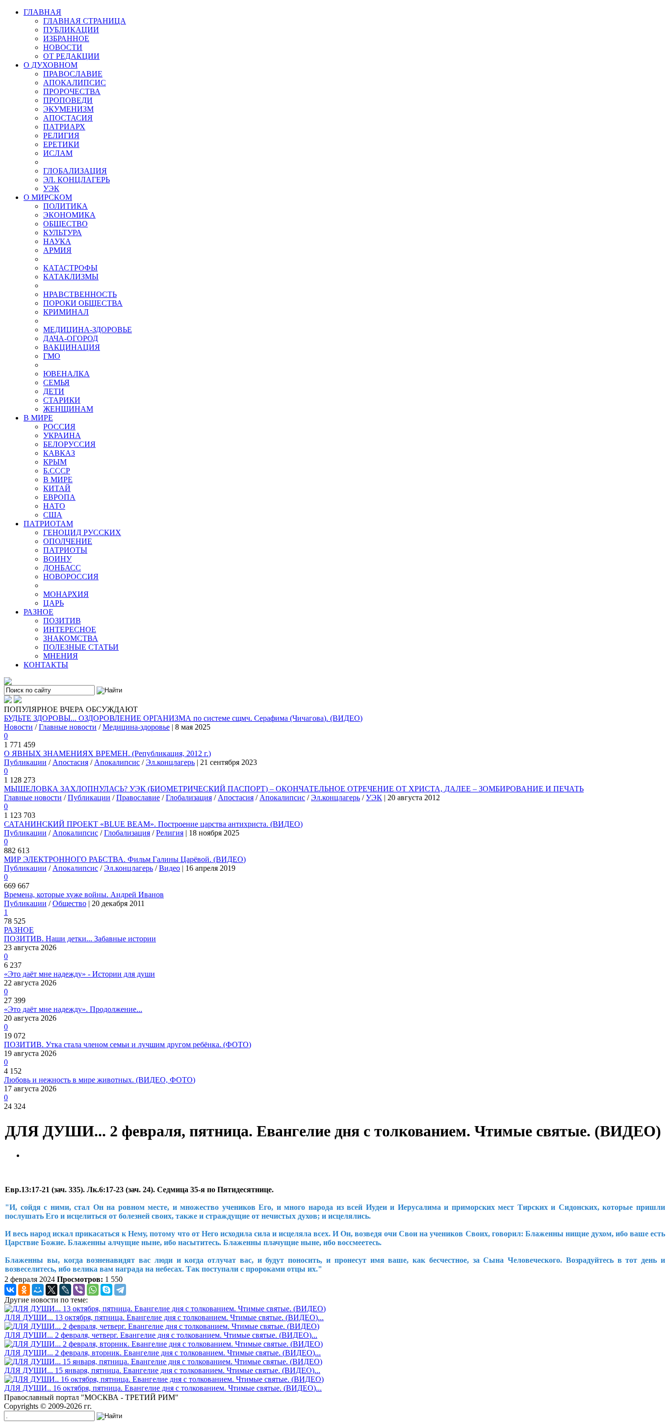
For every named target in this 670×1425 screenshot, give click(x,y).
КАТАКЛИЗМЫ (71, 276)
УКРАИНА (62, 435)
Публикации (25, 762)
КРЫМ (55, 462)
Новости (18, 727)
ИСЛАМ (58, 153)
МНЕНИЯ (60, 656)
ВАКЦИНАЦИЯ (71, 347)
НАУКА (57, 241)
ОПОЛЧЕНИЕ (67, 541)
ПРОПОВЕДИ (68, 100)
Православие (138, 797)
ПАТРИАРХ (64, 127)
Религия (169, 833)
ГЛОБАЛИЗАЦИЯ (75, 171)
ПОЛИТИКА (65, 206)
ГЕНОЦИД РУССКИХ (82, 532)
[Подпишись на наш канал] (8, 700)
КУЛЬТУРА (62, 232)
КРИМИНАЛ (66, 312)
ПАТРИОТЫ (65, 550)
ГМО (51, 356)
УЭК (51, 188)
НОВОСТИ (62, 47)
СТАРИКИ (61, 400)
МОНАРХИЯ (66, 594)
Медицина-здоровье (136, 727)
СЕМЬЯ (56, 382)
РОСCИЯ (59, 426)
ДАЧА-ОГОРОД (70, 338)
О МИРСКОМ (48, 197)
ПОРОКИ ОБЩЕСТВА (83, 303)
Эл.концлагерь (170, 762)
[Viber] (79, 1290)
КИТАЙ (57, 488)
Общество (69, 903)
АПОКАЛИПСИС (74, 82)
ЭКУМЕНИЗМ (68, 109)
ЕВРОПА (59, 497)
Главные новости (68, 727)
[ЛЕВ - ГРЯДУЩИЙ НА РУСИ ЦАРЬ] (8, 682)
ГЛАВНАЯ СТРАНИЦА (84, 21)
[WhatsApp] (93, 1290)
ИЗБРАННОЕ (66, 38)
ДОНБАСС (62, 568)
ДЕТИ (53, 391)
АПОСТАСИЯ (68, 118)
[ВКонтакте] (10, 1290)
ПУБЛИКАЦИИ (71, 29)
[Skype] (106, 1290)
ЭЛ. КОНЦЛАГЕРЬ (76, 179)
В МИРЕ (38, 418)
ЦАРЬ (53, 603)
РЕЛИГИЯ (61, 135)
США (52, 515)
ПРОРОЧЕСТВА (72, 91)
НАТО (54, 506)
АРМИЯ (57, 250)
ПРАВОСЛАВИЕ (73, 74)
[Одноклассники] (24, 1290)
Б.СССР (56, 471)
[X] (51, 1290)
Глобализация (189, 797)
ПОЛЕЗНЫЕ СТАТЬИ (81, 647)
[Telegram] (120, 1290)
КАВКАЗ (59, 453)
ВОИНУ (57, 559)
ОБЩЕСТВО (65, 224)
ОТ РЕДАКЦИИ (71, 56)
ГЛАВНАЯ (42, 12)
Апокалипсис (117, 762)
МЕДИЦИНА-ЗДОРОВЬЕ (87, 329)
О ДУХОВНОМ (50, 65)
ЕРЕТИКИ (61, 144)
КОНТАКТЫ (46, 665)
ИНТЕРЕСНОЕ (69, 629)
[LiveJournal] (65, 1290)
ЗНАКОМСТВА (70, 638)
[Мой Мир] (38, 1290)
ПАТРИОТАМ (48, 523)
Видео (169, 868)
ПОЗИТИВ (62, 620)
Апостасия (70, 762)
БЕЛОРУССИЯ (69, 444)
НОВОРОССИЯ (71, 576)
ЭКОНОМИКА (69, 215)
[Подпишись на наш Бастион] (18, 700)
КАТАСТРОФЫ (70, 268)
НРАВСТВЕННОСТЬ (80, 294)
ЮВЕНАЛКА (66, 373)
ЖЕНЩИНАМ (68, 409)
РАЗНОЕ (38, 612)
